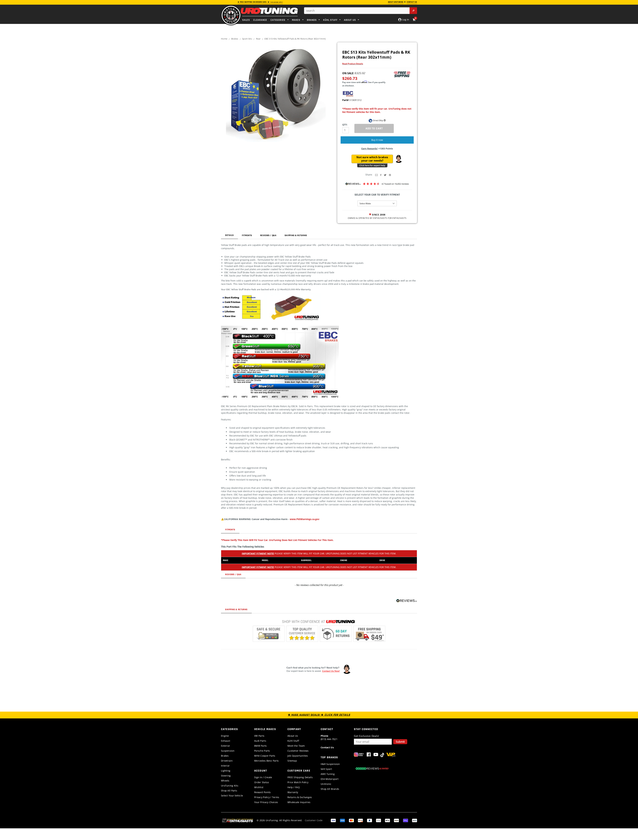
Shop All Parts (229, 790)
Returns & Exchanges (299, 797)
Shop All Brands (330, 788)
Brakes (234, 38)
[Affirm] (414, 820)
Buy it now (377, 139)
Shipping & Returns (296, 235)
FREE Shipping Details (300, 777)
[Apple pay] (387, 820)
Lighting (225, 770)
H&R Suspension (330, 764)
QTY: (345, 124)
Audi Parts (260, 740)
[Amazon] (396, 820)
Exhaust (225, 740)
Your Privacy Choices (266, 802)
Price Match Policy (297, 782)
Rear (258, 38)
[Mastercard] (351, 820)
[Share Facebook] (380, 175)
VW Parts (259, 735)
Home (224, 38)
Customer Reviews (298, 750)
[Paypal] (369, 820)
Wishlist (258, 787)
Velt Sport (326, 769)
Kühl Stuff (293, 740)
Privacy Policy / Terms (266, 797)
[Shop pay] (405, 820)
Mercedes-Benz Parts (266, 760)
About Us (292, 735)
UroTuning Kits (229, 785)
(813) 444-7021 (329, 737)
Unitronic (326, 784)
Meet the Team (296, 745)
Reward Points (262, 792)
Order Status (261, 782)
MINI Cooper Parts (264, 755)
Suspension (227, 750)
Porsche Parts (262, 750)
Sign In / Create (263, 777)
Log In (405, 19)
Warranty (292, 792)
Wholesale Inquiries (298, 802)
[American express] (342, 820)
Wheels (225, 780)
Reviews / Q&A (268, 235)
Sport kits (247, 38)
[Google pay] (378, 820)
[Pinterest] (390, 175)
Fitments (247, 235)
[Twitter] (385, 175)
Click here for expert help (372, 165)
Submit (400, 741)
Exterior (225, 745)
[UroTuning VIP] (391, 755)
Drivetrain (227, 760)
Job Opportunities (297, 755)
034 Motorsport (329, 779)
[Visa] (333, 820)
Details (229, 235)
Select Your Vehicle (232, 795)
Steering (226, 775)
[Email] (376, 175)
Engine (225, 735)
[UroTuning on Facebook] (369, 755)
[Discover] (360, 820)
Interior (225, 765)
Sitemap (292, 760)
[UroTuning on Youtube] (375, 755)
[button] (398, 159)
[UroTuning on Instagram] (359, 755)
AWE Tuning (328, 774)
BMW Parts (260, 745)
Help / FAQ (293, 787)
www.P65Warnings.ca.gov (304, 519)
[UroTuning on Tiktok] (382, 755)
